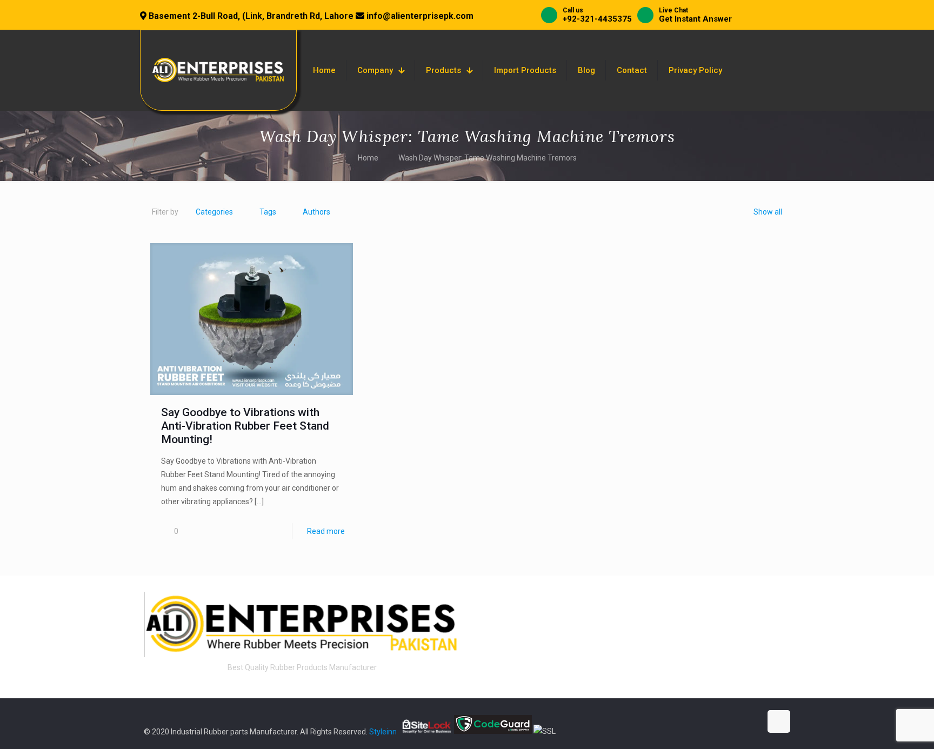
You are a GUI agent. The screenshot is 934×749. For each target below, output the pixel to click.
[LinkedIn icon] (730, 721)
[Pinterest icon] (741, 721)
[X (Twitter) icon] (707, 721)
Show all (767, 212)
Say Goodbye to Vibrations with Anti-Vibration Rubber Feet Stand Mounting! (245, 426)
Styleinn (383, 731)
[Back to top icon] (779, 721)
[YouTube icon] (719, 721)
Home (368, 157)
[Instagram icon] (753, 721)
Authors (316, 212)
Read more (326, 531)
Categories (214, 212)
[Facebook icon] (696, 721)
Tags (267, 212)
